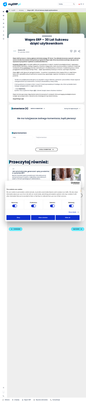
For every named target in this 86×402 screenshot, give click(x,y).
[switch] (33, 206)
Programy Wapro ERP (19, 64)
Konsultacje (56, 400)
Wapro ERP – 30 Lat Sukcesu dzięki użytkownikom (42, 10)
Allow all (67, 217)
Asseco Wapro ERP (47, 36)
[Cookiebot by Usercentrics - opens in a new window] (72, 183)
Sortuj (66, 108)
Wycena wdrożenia (42, 400)
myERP (13, 10)
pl (81, 4)
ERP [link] (18, 58)
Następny (76, 229)
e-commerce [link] (26, 68)
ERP (13, 169)
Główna (6, 400)
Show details (72, 212)
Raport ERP (27, 400)
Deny (18, 217)
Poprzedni (17, 229)
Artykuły (16, 400)
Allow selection (43, 217)
